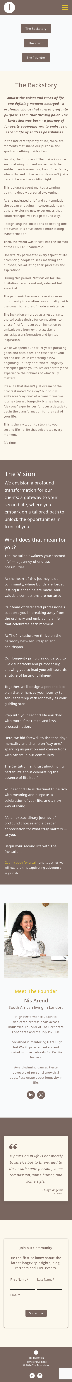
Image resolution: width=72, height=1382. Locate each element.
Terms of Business (36, 1362)
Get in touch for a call (21, 863)
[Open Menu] (65, 8)
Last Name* (45, 1279)
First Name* (19, 1279)
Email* (15, 1295)
